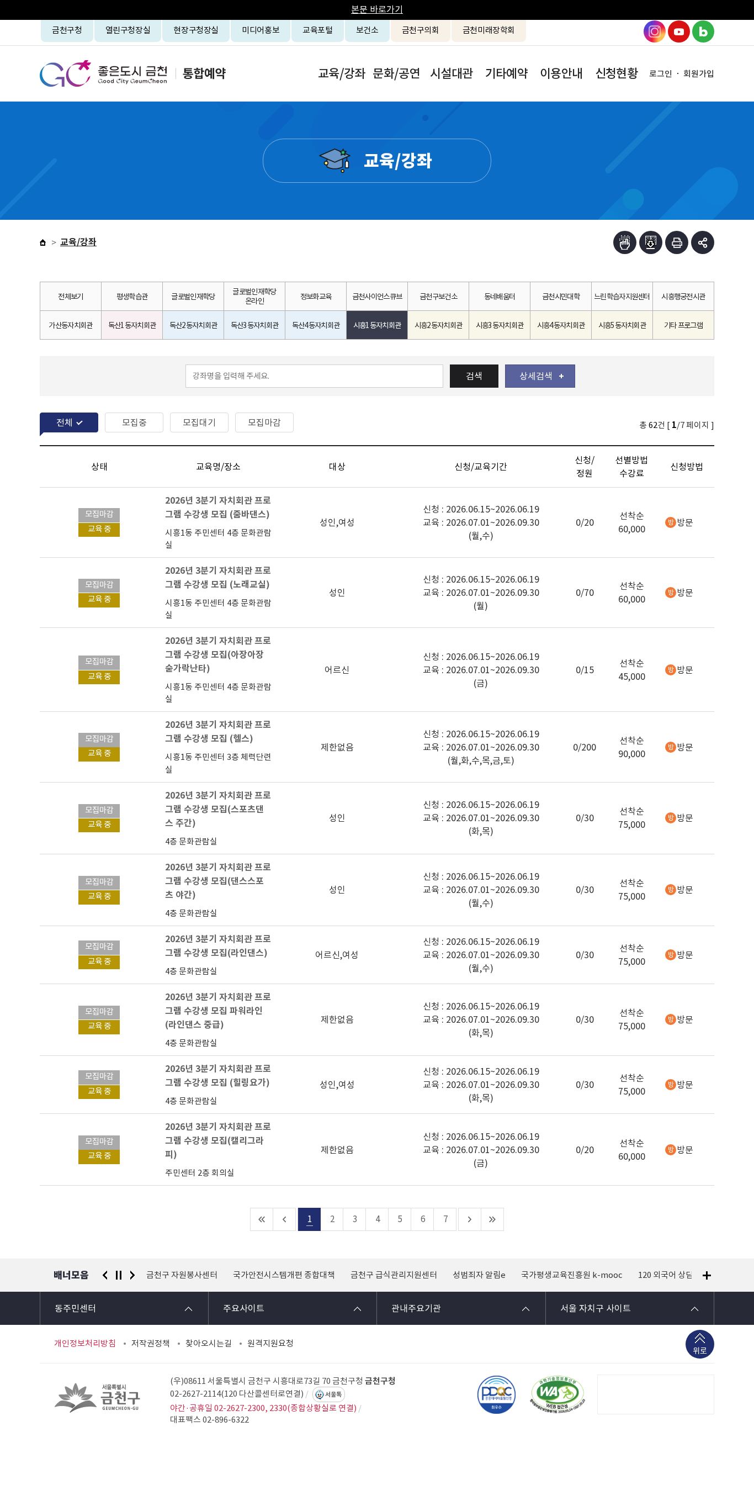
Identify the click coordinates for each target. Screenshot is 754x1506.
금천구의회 (420, 30)
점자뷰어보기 (624, 242)
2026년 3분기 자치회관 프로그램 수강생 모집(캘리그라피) (218, 1140)
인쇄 (676, 242)
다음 (132, 1275)
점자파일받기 (650, 242)
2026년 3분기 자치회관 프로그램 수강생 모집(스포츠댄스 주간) (218, 809)
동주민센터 (75, 1308)
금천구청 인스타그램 (655, 31)
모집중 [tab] (134, 422)
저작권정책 (150, 1344)
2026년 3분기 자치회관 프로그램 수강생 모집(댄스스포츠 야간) (218, 881)
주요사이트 (243, 1308)
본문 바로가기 (377, 9)
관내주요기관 (416, 1308)
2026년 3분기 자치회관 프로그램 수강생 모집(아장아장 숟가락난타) (218, 654)
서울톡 (333, 1394)
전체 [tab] (64, 422)
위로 (700, 1351)
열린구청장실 (128, 30)
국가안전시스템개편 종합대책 (284, 1275)
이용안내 (561, 73)
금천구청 (67, 30)
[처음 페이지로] (262, 1219)
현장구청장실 (196, 30)
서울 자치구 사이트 (595, 1308)
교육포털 (317, 30)
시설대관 (451, 73)
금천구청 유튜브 (679, 31)
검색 (474, 376)
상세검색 (536, 376)
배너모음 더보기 (707, 1275)
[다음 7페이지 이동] (470, 1219)
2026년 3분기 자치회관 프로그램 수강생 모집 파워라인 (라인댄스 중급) (218, 1011)
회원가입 (698, 74)
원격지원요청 (270, 1344)
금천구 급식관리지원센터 (394, 1275)
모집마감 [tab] (264, 422)
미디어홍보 (260, 30)
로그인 (660, 74)
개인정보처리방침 (85, 1344)
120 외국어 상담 (665, 1275)
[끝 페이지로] (492, 1219)
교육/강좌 (341, 73)
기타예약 (506, 73)
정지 (118, 1275)
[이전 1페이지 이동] (284, 1219)
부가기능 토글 (702, 242)
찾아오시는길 (208, 1344)
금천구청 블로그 (703, 31)
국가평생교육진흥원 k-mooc (572, 1275)
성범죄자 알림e (479, 1275)
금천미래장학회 (489, 30)
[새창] (557, 1394)
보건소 (367, 30)
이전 (105, 1275)
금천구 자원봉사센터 (181, 1275)
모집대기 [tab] (199, 422)
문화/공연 (396, 73)
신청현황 (616, 73)
